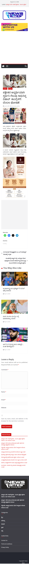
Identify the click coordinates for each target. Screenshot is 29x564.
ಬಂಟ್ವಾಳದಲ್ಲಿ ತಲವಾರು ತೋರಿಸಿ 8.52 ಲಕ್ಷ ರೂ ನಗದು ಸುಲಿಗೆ (14, 460)
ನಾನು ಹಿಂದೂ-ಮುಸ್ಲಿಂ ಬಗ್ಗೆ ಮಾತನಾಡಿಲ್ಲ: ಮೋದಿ (11, 317)
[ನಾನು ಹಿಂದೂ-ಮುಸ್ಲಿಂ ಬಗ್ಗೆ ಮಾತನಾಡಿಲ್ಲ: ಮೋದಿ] (14, 301)
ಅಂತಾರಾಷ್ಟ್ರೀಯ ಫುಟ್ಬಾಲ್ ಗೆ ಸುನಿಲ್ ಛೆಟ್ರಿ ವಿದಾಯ (14, 289)
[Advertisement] (14, 48)
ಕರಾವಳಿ (3, 524)
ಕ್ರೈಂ (2, 517)
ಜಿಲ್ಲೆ (2, 531)
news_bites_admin (16, 106)
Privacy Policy (5, 547)
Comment (4, 370)
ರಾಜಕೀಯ (5, 88)
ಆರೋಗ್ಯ (3, 520)
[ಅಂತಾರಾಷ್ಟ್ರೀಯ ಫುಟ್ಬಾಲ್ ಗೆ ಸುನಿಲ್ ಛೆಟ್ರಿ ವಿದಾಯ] (14, 273)
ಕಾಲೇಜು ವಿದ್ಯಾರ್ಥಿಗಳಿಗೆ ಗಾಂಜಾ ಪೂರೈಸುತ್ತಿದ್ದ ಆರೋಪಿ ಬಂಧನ (14, 462)
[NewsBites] (3, 66)
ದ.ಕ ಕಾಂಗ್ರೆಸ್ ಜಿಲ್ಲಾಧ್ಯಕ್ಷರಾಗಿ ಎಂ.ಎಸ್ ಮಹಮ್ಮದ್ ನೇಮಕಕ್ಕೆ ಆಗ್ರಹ (14, 253)
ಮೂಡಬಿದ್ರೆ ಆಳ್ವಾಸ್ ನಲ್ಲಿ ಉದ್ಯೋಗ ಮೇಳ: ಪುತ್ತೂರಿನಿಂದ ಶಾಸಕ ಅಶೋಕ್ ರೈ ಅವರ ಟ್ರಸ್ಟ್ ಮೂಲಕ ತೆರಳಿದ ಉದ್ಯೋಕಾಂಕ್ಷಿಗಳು (15, 260)
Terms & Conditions (6, 544)
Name (3, 392)
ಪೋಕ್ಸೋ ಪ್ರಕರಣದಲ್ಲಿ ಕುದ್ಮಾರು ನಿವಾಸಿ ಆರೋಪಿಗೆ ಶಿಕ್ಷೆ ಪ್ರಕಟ (13, 454)
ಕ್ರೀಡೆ (2, 527)
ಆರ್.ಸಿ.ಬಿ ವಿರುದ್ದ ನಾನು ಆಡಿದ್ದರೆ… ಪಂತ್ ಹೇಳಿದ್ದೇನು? (13, 345)
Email (3, 400)
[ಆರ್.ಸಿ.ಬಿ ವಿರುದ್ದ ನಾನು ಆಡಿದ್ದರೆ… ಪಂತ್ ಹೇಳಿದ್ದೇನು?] (14, 329)
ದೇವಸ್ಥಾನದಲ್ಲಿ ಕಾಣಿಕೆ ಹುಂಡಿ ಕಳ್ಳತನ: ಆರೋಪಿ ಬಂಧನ (12, 457)
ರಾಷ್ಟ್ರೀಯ (10, 88)
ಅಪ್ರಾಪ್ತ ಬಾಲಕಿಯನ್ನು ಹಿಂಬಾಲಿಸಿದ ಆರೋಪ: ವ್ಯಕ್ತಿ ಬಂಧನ (13, 452)
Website (3, 408)
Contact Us (4, 540)
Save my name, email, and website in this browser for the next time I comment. (14, 420)
